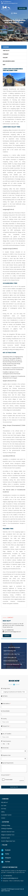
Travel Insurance (7, 741)
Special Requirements (8, 763)
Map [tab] (4, 64)
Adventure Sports (5, 838)
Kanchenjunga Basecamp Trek (13, 664)
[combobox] (14, 751)
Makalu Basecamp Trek (11, 661)
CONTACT (7, 635)
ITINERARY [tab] (6, 54)
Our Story (3, 808)
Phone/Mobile (5, 711)
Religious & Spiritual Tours (7, 834)
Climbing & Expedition (6, 828)
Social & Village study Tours (8, 841)
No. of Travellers (7, 733)
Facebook (7, 850)
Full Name (4, 696)
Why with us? (4, 802)
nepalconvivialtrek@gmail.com (10, 3)
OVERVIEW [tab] (6, 47)
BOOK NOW (22, 8)
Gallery (3, 811)
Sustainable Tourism (6, 815)
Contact (3, 818)
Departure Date (7, 755)
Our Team (3, 805)
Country (5, 718)
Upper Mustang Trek (10, 651)
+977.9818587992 (7, 1)
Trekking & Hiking (5, 825)
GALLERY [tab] (5, 57)
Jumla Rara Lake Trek (10, 657)
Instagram (8, 857)
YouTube (7, 861)
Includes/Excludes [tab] (9, 61)
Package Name (6, 688)
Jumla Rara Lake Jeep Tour (12, 654)
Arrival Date (6, 747)
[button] (14, 13)
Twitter (7, 854)
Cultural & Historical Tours (7, 831)
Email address (7, 703)
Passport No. (6, 726)
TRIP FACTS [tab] (6, 50)
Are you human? (5, 775)
